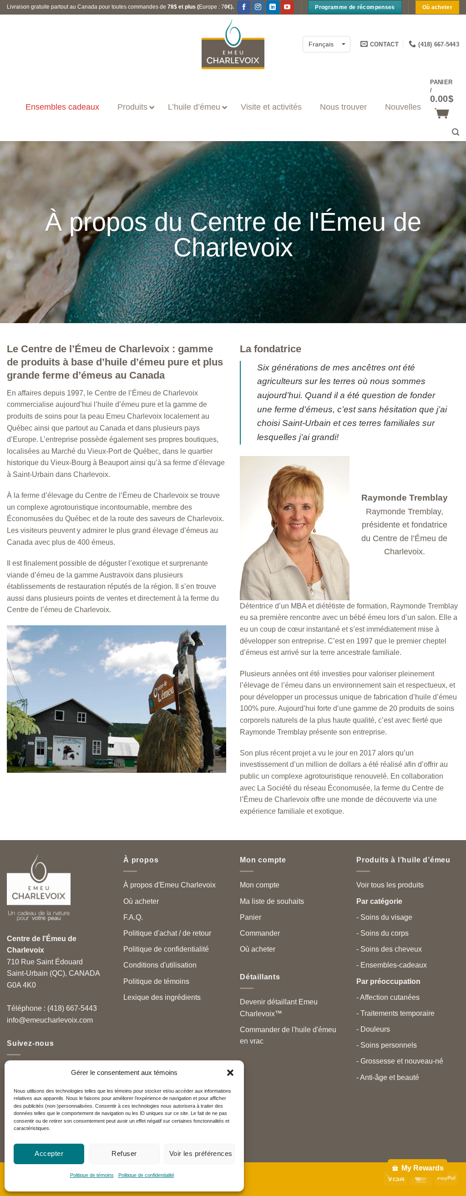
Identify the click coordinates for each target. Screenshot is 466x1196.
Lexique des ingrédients (162, 997)
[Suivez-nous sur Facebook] (243, 7)
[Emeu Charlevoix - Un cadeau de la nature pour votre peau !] (233, 44)
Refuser (124, 1153)
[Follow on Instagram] (258, 7)
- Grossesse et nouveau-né (399, 1061)
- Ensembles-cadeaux (391, 965)
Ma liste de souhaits (272, 901)
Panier (250, 917)
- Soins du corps (382, 933)
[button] (230, 1072)
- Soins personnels (386, 1045)
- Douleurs (373, 1029)
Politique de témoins (92, 1175)
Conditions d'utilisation (160, 965)
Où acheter (141, 901)
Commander (260, 933)
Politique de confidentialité (146, 1175)
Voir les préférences (201, 1153)
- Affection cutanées (388, 997)
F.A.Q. (133, 917)
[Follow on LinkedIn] (272, 7)
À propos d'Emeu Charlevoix (169, 885)
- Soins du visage (384, 917)
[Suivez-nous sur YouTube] (287, 7)
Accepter (49, 1153)
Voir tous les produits (390, 885)
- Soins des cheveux (389, 949)
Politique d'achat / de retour (167, 933)
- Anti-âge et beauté (387, 1077)
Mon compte (259, 885)
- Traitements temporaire (395, 1013)
